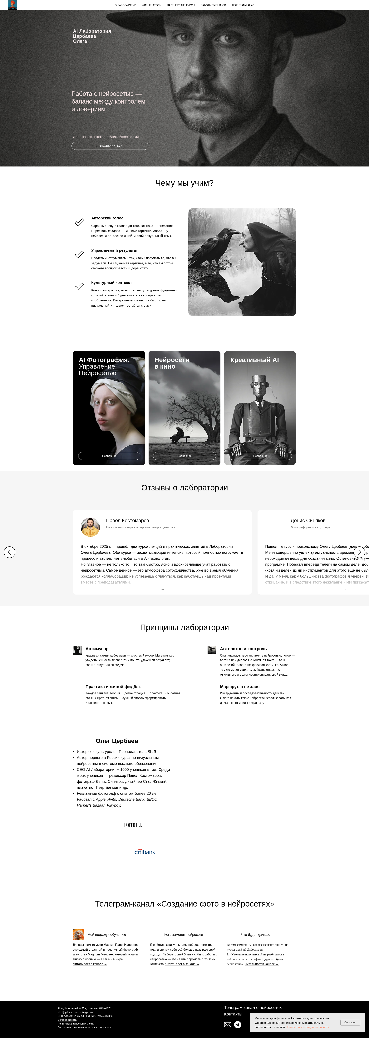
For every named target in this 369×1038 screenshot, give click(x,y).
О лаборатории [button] (125, 5)
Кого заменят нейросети (183, 935)
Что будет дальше (255, 935)
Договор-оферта (67, 1019)
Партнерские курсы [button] (181, 5)
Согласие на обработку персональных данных (84, 1027)
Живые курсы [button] (151, 5)
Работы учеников (213, 5)
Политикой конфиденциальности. (308, 1027)
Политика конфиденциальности (76, 1023)
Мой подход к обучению (106, 935)
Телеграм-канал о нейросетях (253, 1007)
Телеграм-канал (243, 5)
